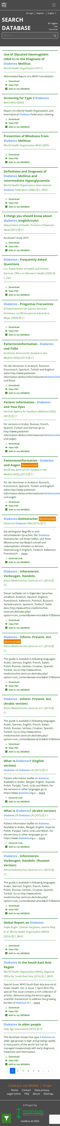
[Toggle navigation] (54, 5)
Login (30, 13)
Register (40, 13)
